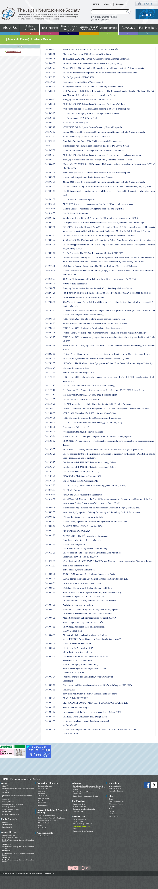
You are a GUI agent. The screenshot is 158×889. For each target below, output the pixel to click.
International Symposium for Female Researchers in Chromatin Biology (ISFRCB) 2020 (101, 508)
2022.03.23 (50, 328)
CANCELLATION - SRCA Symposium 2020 (82, 526)
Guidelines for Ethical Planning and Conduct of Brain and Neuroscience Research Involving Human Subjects (89, 787)
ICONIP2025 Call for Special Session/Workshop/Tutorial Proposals (92, 127)
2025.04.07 (50, 122)
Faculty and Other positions (46, 815)
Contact (107, 4)
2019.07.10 (50, 592)
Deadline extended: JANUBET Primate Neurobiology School (89, 462)
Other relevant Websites (116, 804)
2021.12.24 (50, 368)
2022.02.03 (50, 358)
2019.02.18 (50, 685)
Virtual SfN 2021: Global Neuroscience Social (83, 399)
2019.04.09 (50, 635)
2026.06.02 (50, 63)
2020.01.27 (50, 531)
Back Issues (41, 793)
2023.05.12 (50, 235)
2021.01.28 (50, 476)
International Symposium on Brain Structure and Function (88, 177)
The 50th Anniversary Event (10, 814)
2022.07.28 (50, 293)
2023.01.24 (50, 240)
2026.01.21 (50, 68)
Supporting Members (8, 807)
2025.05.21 (50, 109)
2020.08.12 (50, 517)
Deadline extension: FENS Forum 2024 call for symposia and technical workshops (99, 235)
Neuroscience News (79, 804)
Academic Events (43, 836)
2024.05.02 (50, 159)
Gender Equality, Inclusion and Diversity (85, 796)
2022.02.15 (50, 354)
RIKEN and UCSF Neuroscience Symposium (82, 495)
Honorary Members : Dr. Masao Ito (13, 804)
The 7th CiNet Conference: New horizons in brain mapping (88, 385)
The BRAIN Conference (73, 490)
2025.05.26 (50, 104)
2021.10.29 (50, 404)
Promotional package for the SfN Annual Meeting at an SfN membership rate (96, 109)
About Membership (115, 786)
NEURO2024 (6, 851)
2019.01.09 (50, 721)
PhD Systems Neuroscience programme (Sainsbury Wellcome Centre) (93, 86)
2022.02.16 (50, 345)
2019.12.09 (50, 561)
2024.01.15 (50, 191)
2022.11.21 (50, 266)
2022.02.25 (50, 337)
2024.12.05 (50, 141)
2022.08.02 (50, 288)
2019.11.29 (50, 566)
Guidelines (5, 793)
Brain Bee (5, 822)
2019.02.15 (50, 690)
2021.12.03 (50, 377)
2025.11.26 (50, 77)
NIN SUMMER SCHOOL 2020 (76, 531)
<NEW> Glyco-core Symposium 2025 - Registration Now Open (91, 113)
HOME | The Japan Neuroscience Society (21, 779)
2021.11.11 (50, 390)
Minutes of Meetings (79, 806)
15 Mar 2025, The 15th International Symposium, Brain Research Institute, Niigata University (104, 132)
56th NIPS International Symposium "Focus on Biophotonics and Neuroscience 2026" (100, 73)
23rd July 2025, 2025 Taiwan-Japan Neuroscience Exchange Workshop (94, 104)
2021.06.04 (50, 422)
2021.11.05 (50, 399)
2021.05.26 (50, 427)
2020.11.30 (50, 490)
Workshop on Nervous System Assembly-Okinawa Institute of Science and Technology (100, 266)
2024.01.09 (50, 199)
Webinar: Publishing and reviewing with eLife (83, 517)
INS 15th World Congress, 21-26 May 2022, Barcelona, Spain (90, 395)
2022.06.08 (50, 302)
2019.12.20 (50, 553)
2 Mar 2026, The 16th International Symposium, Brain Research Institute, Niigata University (103, 68)
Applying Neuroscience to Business (78, 605)
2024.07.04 (50, 155)
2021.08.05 (50, 413)
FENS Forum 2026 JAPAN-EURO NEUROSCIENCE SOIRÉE (91, 49)
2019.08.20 (50, 579)
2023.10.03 (50, 213)
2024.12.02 (50, 146)
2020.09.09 (50, 512)
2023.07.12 (50, 218)
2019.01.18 (50, 707)
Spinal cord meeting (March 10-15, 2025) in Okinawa (86, 136)
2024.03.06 (50, 177)
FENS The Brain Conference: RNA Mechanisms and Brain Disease (92, 418)
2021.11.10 (50, 395)
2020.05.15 (50, 521)
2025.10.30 (50, 82)
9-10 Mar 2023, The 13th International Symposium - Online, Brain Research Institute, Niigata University (109, 240)
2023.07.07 (50, 222)
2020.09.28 (50, 507)
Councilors (5, 799)
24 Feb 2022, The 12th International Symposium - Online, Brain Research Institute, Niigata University (108, 363)
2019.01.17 (50, 712)
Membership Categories (116, 791)
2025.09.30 (50, 86)
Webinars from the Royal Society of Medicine (83, 432)
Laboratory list (6, 811)
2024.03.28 (50, 172)
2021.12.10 (50, 372)
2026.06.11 (50, 54)
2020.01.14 (50, 544)
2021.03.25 (50, 462)
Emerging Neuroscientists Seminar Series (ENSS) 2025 (87, 99)
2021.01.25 (50, 481)
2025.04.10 (50, 118)
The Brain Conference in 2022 (76, 368)
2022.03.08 (50, 333)
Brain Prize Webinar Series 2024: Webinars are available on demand (92, 141)
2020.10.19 (50, 494)
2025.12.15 (50, 72)
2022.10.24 (50, 270)
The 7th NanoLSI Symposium (76, 213)
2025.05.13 (50, 113)
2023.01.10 (50, 253)
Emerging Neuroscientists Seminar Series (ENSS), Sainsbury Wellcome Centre (97, 160)
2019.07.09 (50, 605)
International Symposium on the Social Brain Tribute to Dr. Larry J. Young (96, 146)
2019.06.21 (50, 609)
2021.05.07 (50, 449)
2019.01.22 (50, 703)
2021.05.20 (50, 432)
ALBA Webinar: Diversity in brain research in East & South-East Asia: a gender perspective (103, 449)
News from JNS (7, 827)
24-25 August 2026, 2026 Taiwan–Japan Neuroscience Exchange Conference (96, 59)
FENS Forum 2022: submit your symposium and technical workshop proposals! (97, 436)
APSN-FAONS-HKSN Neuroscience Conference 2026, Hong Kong (92, 63)
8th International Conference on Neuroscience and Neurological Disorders (95, 323)
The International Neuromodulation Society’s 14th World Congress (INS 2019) (97, 685)
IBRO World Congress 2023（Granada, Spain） (84, 297)
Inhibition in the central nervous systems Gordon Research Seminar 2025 (94, 150)
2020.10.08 (50, 499)
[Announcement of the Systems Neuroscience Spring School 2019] (92, 712)
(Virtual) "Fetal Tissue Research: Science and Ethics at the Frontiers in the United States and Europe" (107, 354)
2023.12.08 (50, 204)
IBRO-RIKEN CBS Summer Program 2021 (82, 476)
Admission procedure (115, 788)
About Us (5, 786)
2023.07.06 (50, 227)
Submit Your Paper (44, 796)
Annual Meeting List (8, 835)
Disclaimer (112, 809)
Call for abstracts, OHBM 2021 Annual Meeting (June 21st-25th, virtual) (94, 485)
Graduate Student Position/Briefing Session (51, 818)
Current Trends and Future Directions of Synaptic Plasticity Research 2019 (95, 579)
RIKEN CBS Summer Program (76, 707)
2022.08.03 (50, 283)
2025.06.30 (50, 91)
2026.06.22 (50, 49)
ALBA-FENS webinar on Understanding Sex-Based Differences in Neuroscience (98, 204)
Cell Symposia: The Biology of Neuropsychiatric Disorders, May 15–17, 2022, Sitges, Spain (103, 390)
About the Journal (43, 798)
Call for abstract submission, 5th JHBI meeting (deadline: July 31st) (92, 422)
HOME (96, 4)
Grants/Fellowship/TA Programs (48, 820)
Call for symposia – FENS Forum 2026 (80, 118)
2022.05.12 (50, 310)
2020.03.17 (50, 526)
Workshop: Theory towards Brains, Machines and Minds (87, 588)
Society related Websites (116, 801)
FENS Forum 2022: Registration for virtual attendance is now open (92, 328)
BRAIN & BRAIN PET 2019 (75, 698)
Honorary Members (8, 802)
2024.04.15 (50, 164)
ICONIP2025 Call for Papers (75, 123)
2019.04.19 (50, 627)
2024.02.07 (50, 186)
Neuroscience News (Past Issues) (83, 831)
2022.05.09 (50, 319)
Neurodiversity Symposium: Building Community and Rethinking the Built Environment (101, 512)
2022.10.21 (50, 279)
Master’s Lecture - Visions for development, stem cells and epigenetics (93, 209)
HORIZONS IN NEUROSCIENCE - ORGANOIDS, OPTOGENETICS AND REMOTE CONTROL (107, 293)
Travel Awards (42, 828)
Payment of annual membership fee (84, 809)
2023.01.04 (50, 258)
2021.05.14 (50, 436)
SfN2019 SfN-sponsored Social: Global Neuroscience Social (89, 574)
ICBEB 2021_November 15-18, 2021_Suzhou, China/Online (89, 413)
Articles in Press (43, 788)
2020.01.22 (50, 535)
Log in (75, 828)
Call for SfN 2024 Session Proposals (79, 199)
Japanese (120, 4)
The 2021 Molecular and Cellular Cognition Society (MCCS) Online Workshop (97, 404)
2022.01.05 (50, 363)
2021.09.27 (50, 408)
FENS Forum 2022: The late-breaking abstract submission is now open (94, 319)
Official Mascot (7, 824)
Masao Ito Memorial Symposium (77, 643)
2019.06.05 (50, 618)
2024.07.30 (50, 150)
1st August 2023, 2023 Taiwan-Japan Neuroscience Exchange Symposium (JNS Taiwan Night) (104, 223)
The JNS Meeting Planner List (11, 837)
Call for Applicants (43, 823)
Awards (40, 825)
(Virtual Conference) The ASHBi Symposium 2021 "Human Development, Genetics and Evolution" (106, 409)
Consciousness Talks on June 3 (76, 427)
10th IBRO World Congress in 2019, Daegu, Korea (85, 717)
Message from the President (10, 809)
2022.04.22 (50, 323)
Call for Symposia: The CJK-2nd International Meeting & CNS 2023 (93, 253)
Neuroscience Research (45, 786)
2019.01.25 (50, 698)
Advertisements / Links (116, 814)
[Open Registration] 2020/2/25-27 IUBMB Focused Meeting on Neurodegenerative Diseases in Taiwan (107, 561)
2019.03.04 (50, 656)
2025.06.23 (50, 99)
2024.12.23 (50, 136)
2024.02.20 (50, 182)
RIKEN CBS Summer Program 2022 (79, 372)
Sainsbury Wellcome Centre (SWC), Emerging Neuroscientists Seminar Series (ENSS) (101, 218)
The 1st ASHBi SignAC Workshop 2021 (80, 481)
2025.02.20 (50, 127)
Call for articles (113, 816)
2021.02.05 (50, 471)
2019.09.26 (50, 574)
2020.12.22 (50, 485)
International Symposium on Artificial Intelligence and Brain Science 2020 (95, 521)
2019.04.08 (50, 643)
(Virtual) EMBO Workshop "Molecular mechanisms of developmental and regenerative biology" (105, 333)
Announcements (43, 805)
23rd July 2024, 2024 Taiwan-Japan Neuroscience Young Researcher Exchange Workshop (102, 155)
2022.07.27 (50, 297)
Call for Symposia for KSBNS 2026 (78, 77)
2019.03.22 (50, 648)
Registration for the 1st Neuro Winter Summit (83, 82)
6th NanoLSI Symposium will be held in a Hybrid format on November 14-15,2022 (99, 279)
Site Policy (112, 806)
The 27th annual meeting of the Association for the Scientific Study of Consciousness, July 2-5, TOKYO (108, 186)
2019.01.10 (50, 716)
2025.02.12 (50, 132)
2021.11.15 (50, 385)
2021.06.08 (50, 418)
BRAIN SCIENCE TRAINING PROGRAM (82, 583)
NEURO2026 (6, 844)
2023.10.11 (50, 208)
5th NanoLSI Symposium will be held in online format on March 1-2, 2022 (96, 359)
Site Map (111, 811)
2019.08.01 (50, 583)
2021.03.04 (50, 467)
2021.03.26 (50, 454)
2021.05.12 (50, 441)
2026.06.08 (50, 59)
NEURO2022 (6, 857)
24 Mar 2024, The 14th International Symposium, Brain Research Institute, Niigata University (104, 182)
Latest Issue (41, 791)
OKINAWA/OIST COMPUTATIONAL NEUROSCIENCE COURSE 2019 (95, 703)
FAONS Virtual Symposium (75, 284)
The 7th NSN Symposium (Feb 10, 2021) (81, 471)
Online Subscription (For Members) (44, 801)
